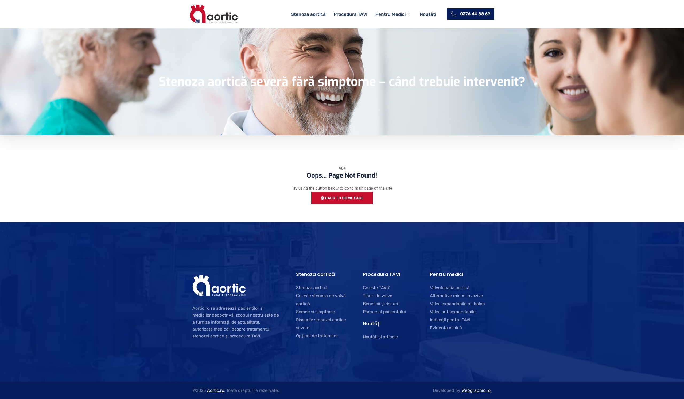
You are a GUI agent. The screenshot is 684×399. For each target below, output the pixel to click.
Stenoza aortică (308, 14)
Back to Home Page (343, 198)
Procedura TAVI (350, 14)
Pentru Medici (390, 14)
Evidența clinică (446, 327)
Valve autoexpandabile (453, 311)
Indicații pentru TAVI (450, 319)
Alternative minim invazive (456, 295)
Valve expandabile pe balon (457, 303)
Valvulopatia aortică (449, 287)
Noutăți (428, 14)
